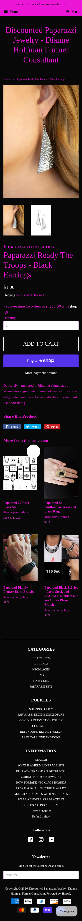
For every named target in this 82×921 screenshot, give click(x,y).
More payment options (41, 373)
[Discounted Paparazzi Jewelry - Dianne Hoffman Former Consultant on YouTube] (51, 840)
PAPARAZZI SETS (41, 686)
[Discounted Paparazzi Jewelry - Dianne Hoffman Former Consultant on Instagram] (41, 840)
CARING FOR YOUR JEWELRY (41, 777)
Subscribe (60, 876)
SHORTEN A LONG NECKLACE (41, 805)
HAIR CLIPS (41, 681)
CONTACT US (41, 726)
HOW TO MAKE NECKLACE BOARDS (41, 782)
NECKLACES (41, 669)
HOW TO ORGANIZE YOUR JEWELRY (41, 788)
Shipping (9, 295)
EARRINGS (41, 663)
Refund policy (41, 816)
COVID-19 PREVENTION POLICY (41, 720)
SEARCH (41, 759)
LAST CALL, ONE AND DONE (41, 737)
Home (6, 79)
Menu (13, 11)
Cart (75, 11)
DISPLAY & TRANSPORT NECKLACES (41, 771)
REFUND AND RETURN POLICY (41, 731)
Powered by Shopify (58, 893)
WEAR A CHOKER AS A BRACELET (41, 799)
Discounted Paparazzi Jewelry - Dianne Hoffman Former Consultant (41, 45)
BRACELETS (41, 658)
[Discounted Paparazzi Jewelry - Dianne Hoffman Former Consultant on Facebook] (30, 840)
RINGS (41, 675)
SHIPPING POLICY (41, 709)
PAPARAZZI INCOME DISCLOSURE (41, 714)
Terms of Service (41, 810)
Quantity (9, 318)
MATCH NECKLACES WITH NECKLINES (41, 794)
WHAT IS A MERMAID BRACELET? (41, 765)
